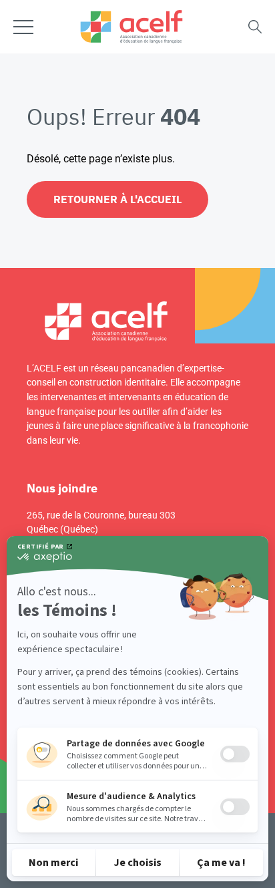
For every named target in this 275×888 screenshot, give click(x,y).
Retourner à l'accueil (117, 199)
